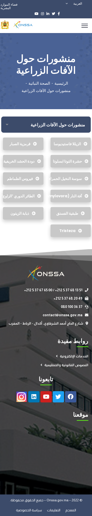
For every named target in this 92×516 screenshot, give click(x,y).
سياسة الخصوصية (29, 510)
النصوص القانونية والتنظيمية (66, 365)
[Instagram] (21, 396)
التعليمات (54, 510)
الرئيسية (61, 83)
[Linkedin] (33, 396)
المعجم (71, 510)
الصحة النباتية (39, 83)
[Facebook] (70, 396)
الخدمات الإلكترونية (74, 356)
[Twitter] (58, 396)
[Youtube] (46, 396)
